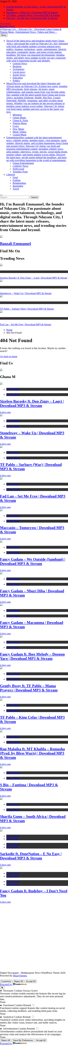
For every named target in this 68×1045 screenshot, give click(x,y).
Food (15, 177)
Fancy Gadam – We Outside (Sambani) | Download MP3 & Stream (32, 561)
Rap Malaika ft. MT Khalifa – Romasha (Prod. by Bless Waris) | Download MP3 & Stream (32, 753)
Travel (16, 188)
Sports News (19, 75)
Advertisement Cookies (14, 1028)
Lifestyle (10, 174)
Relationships (19, 183)
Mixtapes (17, 114)
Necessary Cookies (12, 990)
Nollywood (18, 168)
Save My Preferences (23, 1040)
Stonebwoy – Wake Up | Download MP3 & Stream (32, 12)
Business (17, 66)
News (37, 50)
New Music (18, 129)
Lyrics (16, 126)
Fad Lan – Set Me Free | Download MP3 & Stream (31, 18)
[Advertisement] (34, 937)
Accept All (30, 981)
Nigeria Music (20, 123)
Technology (19, 69)
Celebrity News (20, 166)
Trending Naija (20, 171)
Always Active (30, 990)
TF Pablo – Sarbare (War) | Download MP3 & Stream (33, 15)
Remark (27, 1005)
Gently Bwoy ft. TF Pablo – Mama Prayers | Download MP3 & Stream (29, 688)
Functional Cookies (13, 1005)
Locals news (19, 72)
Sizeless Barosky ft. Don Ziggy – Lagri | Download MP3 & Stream (33, 277)
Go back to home (8, 356)
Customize (6, 981)
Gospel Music (20, 134)
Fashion (17, 180)
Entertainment (37, 149)
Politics (16, 80)
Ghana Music (19, 117)
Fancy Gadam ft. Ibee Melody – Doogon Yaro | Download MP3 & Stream (32, 656)
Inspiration (18, 186)
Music (36, 97)
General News (20, 63)
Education (18, 77)
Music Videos (19, 131)
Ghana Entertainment (23, 163)
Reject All (18, 981)
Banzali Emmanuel (15, 244)
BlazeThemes (20, 975)
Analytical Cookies (12, 1017)
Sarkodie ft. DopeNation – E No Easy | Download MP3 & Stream (31, 856)
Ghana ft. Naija (20, 120)
